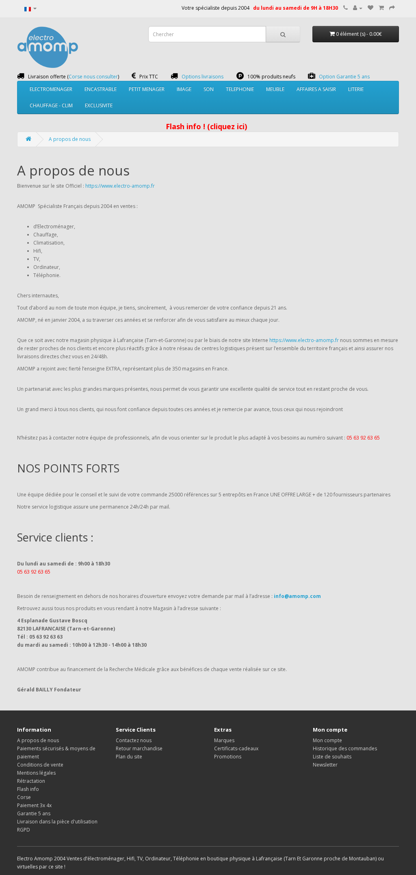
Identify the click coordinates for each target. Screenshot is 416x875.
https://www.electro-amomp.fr (120, 185)
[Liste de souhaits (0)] (370, 7)
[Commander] (392, 7)
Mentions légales (36, 772)
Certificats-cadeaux (236, 748)
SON (209, 89)
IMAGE (184, 89)
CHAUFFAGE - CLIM (51, 105)
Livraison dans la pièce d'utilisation (57, 821)
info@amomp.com (297, 596)
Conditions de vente (40, 764)
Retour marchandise (139, 748)
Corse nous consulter (93, 76)
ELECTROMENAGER (51, 89)
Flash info (28, 789)
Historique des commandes (345, 748)
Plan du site (129, 756)
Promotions (227, 756)
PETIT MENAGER (147, 89)
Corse (24, 797)
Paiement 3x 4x (34, 805)
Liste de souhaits (332, 756)
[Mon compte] (357, 7)
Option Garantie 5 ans (344, 76)
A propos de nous (70, 139)
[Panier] (381, 7)
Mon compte (327, 740)
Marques (224, 740)
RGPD (23, 829)
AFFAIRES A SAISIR (316, 89)
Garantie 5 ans (33, 813)
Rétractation (31, 781)
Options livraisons (202, 76)
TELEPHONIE (240, 89)
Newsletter (325, 764)
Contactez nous (134, 740)
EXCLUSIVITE (99, 105)
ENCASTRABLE (100, 89)
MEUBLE (275, 89)
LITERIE (356, 89)
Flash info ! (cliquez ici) (206, 126)
